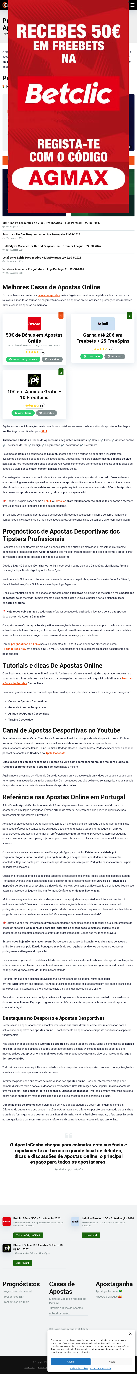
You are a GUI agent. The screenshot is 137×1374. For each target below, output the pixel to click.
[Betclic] (68, 111)
